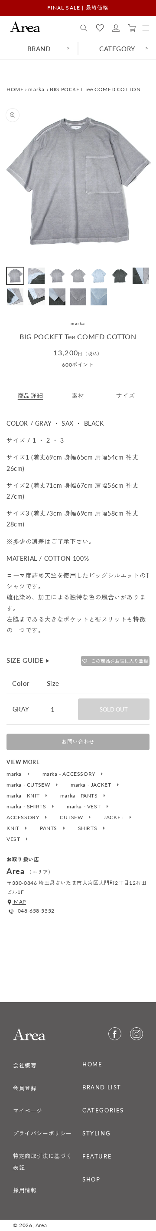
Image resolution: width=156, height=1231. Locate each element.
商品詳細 (30, 395)
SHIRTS (88, 828)
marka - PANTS (79, 795)
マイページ (27, 1110)
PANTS (49, 828)
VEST (14, 839)
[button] (84, 28)
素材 (78, 395)
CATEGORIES (103, 1110)
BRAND (39, 49)
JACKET (114, 817)
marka (36, 89)
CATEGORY (117, 49)
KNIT (13, 828)
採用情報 (24, 1190)
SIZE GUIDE (28, 660)
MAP (19, 901)
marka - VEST (84, 806)
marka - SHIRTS (27, 806)
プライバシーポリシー (42, 1133)
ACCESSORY (23, 817)
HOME (14, 89)
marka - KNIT (23, 795)
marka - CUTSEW (29, 785)
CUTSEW (72, 817)
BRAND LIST (101, 1087)
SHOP (91, 1179)
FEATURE (97, 1156)
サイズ (125, 395)
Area (41, 1225)
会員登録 (24, 1088)
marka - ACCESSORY (69, 774)
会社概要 (24, 1065)
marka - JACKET (92, 785)
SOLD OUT (114, 709)
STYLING (96, 1133)
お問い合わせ (78, 741)
